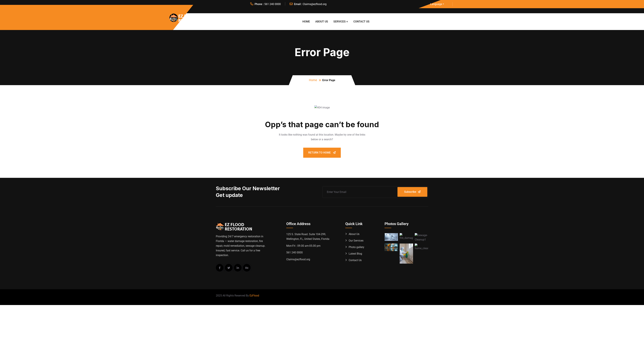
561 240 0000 (272, 4)
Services (339, 21)
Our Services (356, 240)
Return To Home (319, 152)
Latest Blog (355, 253)
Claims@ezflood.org (315, 4)
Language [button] (436, 4)
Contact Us (361, 21)
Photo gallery (356, 247)
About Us (321, 21)
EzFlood (254, 295)
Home (306, 21)
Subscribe (410, 191)
